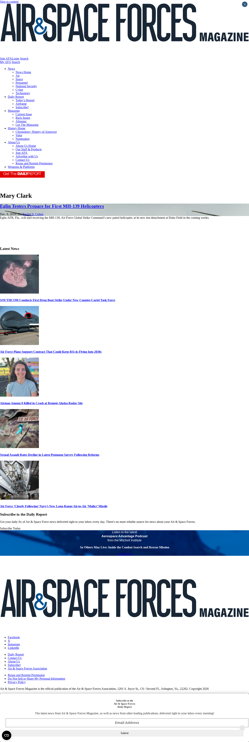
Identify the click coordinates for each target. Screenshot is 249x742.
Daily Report (16, 96)
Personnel (22, 82)
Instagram (14, 644)
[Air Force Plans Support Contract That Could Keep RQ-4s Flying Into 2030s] (19, 344)
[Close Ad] (242, 728)
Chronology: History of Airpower (36, 131)
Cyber (19, 89)
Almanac (21, 121)
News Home (23, 72)
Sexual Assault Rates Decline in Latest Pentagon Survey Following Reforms (49, 454)
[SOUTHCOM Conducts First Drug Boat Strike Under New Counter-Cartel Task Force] (19, 292)
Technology (23, 93)
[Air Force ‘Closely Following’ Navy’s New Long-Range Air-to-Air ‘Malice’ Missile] (19, 498)
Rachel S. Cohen (33, 214)
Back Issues (23, 117)
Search (24, 58)
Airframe (21, 103)
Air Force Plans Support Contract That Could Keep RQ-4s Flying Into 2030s (51, 351)
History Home (16, 128)
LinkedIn (13, 647)
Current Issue (24, 114)
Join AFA (6, 58)
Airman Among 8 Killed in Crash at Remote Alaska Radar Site (41, 403)
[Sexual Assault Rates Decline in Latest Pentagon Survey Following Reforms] (19, 447)
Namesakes (23, 138)
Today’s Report (25, 100)
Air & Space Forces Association (27, 668)
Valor (19, 135)
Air (18, 75)
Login (15, 58)
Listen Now (124, 554)
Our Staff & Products (29, 149)
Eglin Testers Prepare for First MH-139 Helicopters (52, 206)
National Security (26, 86)
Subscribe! (22, 107)
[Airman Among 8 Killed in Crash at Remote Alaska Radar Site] (19, 395)
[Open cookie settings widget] (6, 735)
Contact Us (22, 159)
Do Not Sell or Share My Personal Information (36, 678)
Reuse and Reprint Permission (34, 163)
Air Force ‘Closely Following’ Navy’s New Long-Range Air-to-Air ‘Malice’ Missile (53, 506)
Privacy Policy (17, 682)
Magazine (14, 110)
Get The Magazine (27, 124)
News (11, 68)
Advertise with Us (27, 156)
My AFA (5, 62)
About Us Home (26, 145)
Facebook (14, 637)
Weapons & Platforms (21, 167)
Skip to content (9, 1)
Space (19, 79)
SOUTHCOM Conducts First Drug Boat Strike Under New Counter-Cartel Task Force (57, 300)
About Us (14, 142)
